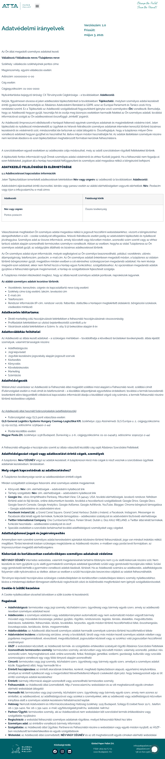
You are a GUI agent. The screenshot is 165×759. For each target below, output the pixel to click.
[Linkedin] (69, 751)
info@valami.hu (25, 189)
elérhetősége (149, 516)
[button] (37, 6)
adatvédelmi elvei (49, 508)
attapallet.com (143, 749)
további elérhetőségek (109, 496)
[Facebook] (55, 751)
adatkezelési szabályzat (95, 516)
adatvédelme (27, 508)
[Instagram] (62, 751)
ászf (68, 524)
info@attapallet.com (143, 745)
